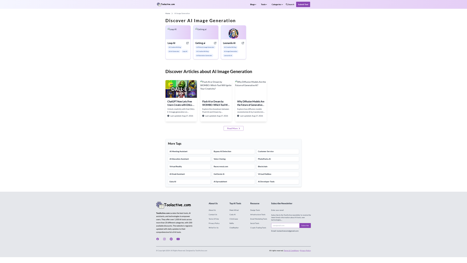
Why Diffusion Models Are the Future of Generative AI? (250, 103)
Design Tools (255, 210)
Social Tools (254, 223)
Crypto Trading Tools (258, 228)
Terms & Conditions (291, 250)
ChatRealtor (234, 228)
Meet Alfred (234, 210)
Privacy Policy (214, 223)
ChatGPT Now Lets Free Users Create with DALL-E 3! (180, 103)
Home (167, 13)
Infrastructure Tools (257, 214)
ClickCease (233, 219)
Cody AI (232, 214)
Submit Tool (303, 4)
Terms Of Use (214, 219)
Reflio (231, 223)
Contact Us (213, 214)
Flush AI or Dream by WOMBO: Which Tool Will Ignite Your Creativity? (215, 103)
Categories (277, 4)
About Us (212, 210)
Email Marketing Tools (258, 219)
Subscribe (305, 225)
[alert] (175, 47)
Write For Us (213, 228)
